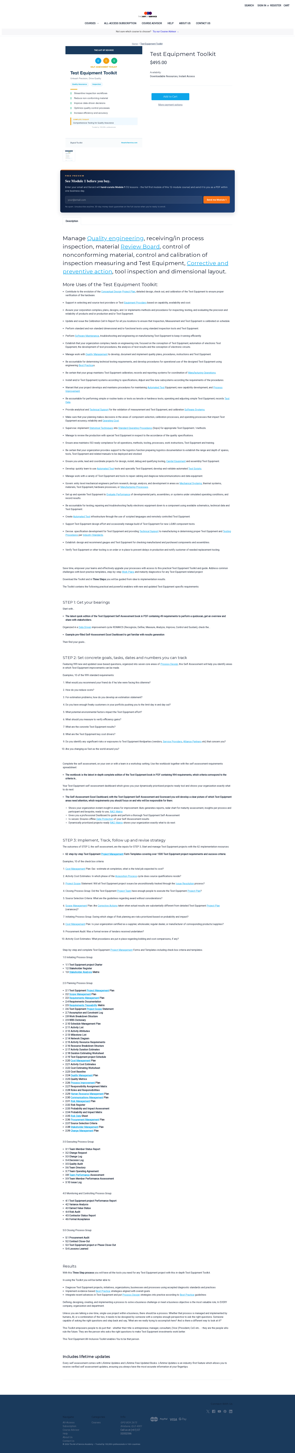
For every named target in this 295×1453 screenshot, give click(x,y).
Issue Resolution (185, 883)
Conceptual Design (111, 291)
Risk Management (80, 1101)
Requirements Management (84, 997)
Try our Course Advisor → (166, 31)
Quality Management (97, 354)
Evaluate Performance (118, 494)
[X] (208, 1411)
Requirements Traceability (83, 1005)
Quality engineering (115, 238)
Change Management (82, 1130)
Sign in (262, 5)
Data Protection (104, 819)
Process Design (169, 664)
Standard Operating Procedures (135, 428)
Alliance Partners (192, 741)
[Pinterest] (225, 1411)
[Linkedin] (230, 1411)
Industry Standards (93, 535)
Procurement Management (85, 1119)
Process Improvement (83, 1082)
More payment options (170, 104)
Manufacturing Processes (134, 487)
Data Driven (85, 627)
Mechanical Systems (190, 483)
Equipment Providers (135, 302)
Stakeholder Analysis (80, 972)
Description (72, 221)
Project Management (112, 854)
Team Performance (79, 1174)
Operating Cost (111, 420)
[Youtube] (219, 1411)
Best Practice (86, 365)
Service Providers (172, 741)
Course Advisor (152, 23)
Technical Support (99, 409)
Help (170, 23)
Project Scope (73, 883)
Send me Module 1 (216, 199)
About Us (185, 23)
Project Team (124, 890)
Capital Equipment (176, 461)
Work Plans (128, 571)
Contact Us (203, 23)
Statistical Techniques (101, 428)
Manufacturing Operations (202, 372)
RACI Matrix (116, 811)
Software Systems (195, 409)
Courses (90, 23)
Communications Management (87, 1097)
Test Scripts (194, 468)
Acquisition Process (126, 876)
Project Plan (128, 291)
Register (275, 5)
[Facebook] (213, 1411)
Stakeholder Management (84, 1127)
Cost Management (75, 868)
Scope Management (76, 905)
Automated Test (156, 387)
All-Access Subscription (120, 23)
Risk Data (76, 1115)
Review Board (140, 246)
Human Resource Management (87, 1093)
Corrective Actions (108, 905)
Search (249, 5)
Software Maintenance (87, 335)
